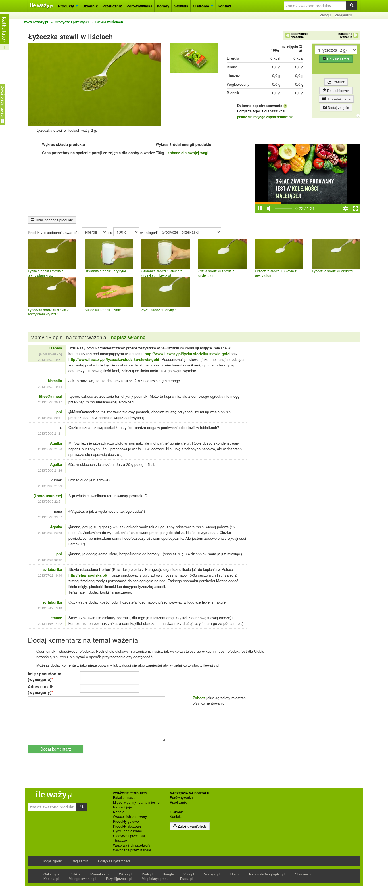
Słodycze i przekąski (129, 835)
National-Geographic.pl (267, 874)
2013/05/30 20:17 (50, 402)
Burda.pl (186, 878)
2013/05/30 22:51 (50, 501)
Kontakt (224, 6)
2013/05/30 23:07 (50, 517)
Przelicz (338, 81)
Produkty (66, 6)
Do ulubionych (338, 90)
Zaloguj (325, 15)
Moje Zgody (52, 860)
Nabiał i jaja (122, 807)
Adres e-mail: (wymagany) (40, 689)
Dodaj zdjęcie (338, 107)
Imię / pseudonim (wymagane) (44, 676)
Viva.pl (188, 874)
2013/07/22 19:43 (50, 608)
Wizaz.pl (125, 874)
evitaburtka (52, 569)
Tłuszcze (120, 840)
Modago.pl (212, 874)
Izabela (55, 348)
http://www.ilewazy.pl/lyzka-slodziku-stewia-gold (187, 353)
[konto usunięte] (48, 495)
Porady (163, 6)
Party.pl (147, 874)
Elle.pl (234, 874)
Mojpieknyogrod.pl (156, 878)
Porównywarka (139, 6)
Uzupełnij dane (338, 99)
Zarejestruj (343, 15)
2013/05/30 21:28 (50, 470)
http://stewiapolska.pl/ (87, 575)
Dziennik (90, 6)
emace (56, 617)
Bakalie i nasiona (126, 797)
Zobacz (199, 697)
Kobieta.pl (51, 878)
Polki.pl (75, 874)
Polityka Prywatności (114, 860)
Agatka (56, 443)
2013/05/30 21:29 (50, 485)
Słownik (181, 6)
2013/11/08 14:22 (50, 623)
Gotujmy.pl (51, 874)
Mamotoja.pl (99, 874)
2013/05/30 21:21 (50, 433)
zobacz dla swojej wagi (188, 152)
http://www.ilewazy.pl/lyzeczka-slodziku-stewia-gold (113, 359)
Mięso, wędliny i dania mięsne (136, 802)
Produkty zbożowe (127, 826)
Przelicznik (112, 6)
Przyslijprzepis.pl (119, 878)
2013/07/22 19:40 (50, 575)
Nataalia (55, 380)
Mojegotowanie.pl (82, 878)
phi (59, 411)
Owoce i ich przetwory (130, 816)
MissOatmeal (50, 396)
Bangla (168, 874)
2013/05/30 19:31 (50, 359)
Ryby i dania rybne (127, 831)
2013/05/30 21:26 (50, 449)
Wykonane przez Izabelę (132, 850)
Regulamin (79, 860)
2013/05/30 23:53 (50, 532)
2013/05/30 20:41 (50, 417)
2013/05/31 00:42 (50, 559)
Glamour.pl (303, 874)
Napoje (118, 812)
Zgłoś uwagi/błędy (191, 826)
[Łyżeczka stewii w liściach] (194, 59)
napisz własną (128, 337)
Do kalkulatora (338, 58)
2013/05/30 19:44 (50, 386)
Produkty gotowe (126, 821)
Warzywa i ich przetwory (131, 845)
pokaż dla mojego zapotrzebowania (265, 116)
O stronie (201, 6)
